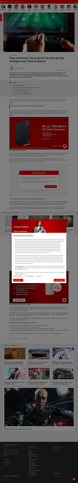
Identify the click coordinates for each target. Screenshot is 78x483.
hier (34, 242)
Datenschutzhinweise (17, 276)
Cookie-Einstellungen (29, 276)
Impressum (39, 276)
